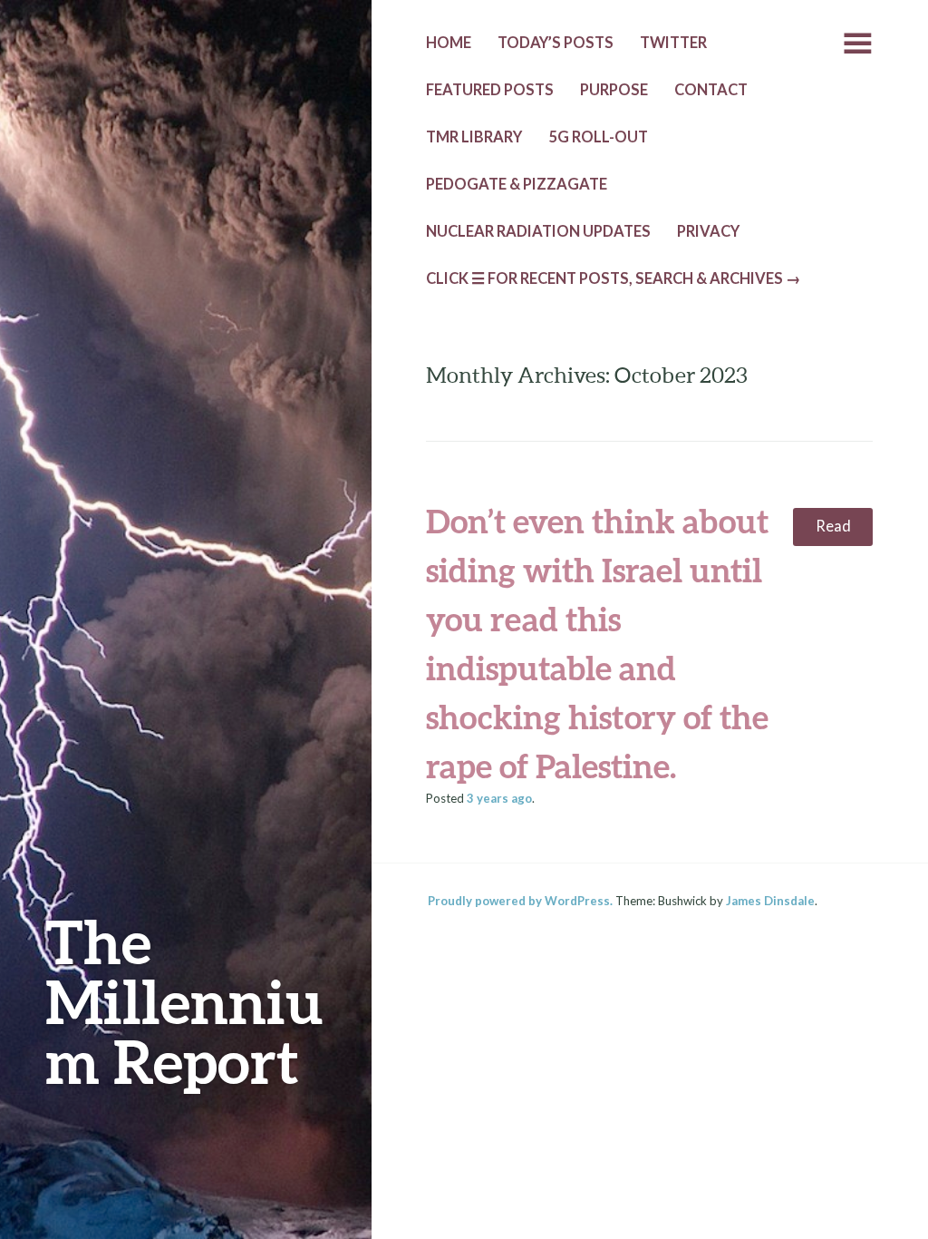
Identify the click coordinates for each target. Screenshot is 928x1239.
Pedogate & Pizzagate (516, 184)
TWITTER (673, 43)
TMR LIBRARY (474, 137)
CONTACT (711, 90)
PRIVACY (708, 231)
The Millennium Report (184, 1001)
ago (499, 798)
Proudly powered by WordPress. (520, 900)
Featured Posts (490, 90)
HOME (448, 43)
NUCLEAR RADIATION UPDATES (538, 231)
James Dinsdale (770, 900)
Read (833, 526)
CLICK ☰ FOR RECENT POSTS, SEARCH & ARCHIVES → (613, 278)
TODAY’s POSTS (556, 43)
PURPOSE (614, 90)
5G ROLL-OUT (598, 137)
